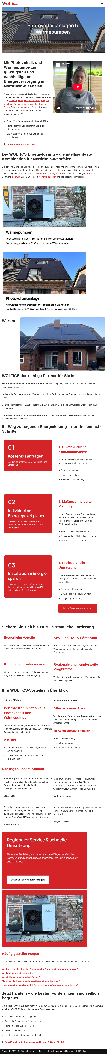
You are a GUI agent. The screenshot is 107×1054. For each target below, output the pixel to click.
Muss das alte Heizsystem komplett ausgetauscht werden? (31, 981)
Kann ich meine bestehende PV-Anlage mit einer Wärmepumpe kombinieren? (40, 985)
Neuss (30, 173)
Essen (7, 107)
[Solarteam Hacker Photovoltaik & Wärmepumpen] (10, 3)
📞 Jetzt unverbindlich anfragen (19, 144)
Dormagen (52, 173)
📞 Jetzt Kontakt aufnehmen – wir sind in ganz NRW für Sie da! (33, 1042)
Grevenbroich (40, 173)
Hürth (20, 101)
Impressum (59, 1051)
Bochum (16, 177)
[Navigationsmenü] (102, 3)
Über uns (42, 1051)
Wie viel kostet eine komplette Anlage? (21, 977)
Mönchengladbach (47, 177)
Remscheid (92, 173)
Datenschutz (72, 1051)
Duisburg (43, 104)
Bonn (24, 104)
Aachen (17, 104)
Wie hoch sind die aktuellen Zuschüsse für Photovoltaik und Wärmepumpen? (40, 969)
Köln (26, 101)
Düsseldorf (33, 104)
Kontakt (82, 1051)
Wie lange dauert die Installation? (18, 973)
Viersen (62, 173)
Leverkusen (34, 101)
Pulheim (13, 101)
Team (50, 1051)
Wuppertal (26, 107)
